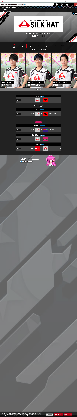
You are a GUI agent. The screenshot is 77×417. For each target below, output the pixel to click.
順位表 (57, 5)
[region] (38, 414)
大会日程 (62, 5)
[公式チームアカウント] (73, 13)
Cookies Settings (49, 414)
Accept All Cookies (68, 414)
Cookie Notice (28, 415)
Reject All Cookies (58, 414)
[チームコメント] (76, 13)
